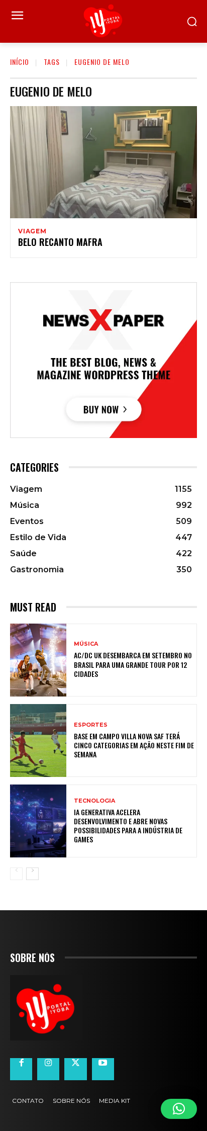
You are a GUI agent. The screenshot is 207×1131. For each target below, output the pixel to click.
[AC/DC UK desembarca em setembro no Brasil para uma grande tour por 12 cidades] (38, 660)
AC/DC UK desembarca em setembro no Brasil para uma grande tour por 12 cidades (133, 664)
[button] (179, 1109)
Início (19, 61)
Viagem (32, 231)
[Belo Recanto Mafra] (103, 162)
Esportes (91, 725)
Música (86, 644)
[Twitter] (75, 1069)
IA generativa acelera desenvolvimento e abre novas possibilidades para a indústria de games (128, 826)
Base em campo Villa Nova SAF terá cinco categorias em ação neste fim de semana (134, 745)
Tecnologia (94, 801)
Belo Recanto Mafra (60, 241)
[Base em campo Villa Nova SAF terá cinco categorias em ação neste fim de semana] (38, 740)
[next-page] (32, 873)
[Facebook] (21, 1069)
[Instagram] (48, 1069)
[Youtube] (103, 1069)
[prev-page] (16, 873)
